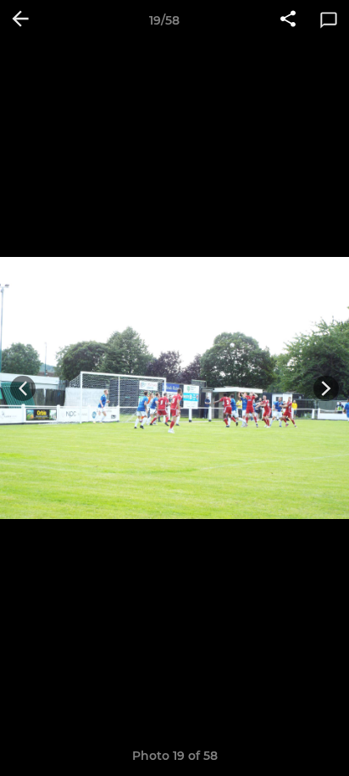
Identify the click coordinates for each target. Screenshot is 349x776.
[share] (288, 20)
